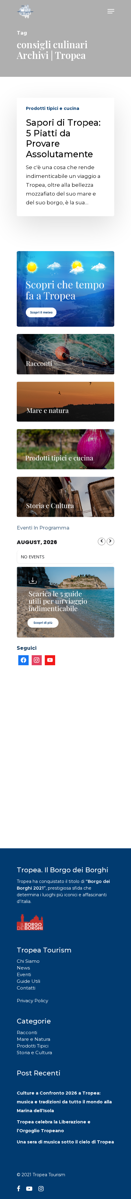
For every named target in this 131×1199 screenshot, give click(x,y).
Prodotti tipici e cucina (52, 108)
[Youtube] (50, 660)
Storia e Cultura (34, 1052)
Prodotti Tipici (32, 1046)
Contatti (26, 988)
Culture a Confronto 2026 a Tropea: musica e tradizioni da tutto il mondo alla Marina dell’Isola (64, 1101)
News (23, 968)
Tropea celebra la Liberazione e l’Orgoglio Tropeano (53, 1126)
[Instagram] (37, 660)
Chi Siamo (28, 961)
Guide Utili (28, 981)
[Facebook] (23, 660)
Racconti (27, 1032)
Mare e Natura (33, 1039)
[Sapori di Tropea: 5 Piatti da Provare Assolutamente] (65, 157)
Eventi (24, 974)
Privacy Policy (32, 1000)
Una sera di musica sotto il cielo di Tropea (65, 1142)
